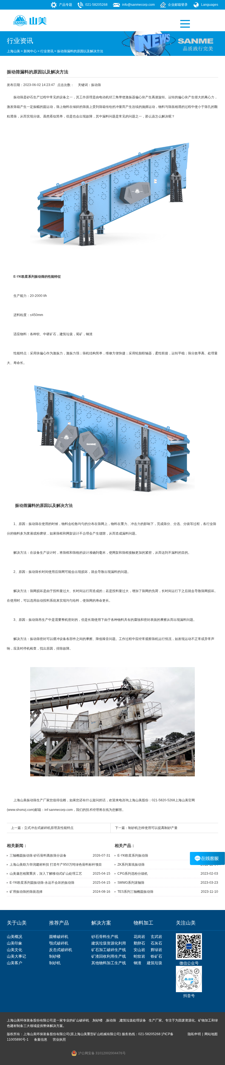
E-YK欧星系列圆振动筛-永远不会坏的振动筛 (42, 883)
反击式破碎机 (60, 950)
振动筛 (96, 85)
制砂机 (55, 963)
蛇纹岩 (139, 956)
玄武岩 (156, 936)
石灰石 (156, 943)
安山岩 (139, 950)
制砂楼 (55, 956)
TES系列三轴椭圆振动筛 (135, 892)
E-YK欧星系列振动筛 (132, 855)
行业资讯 (47, 51)
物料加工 (143, 923)
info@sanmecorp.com (138, 5)
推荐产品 (59, 923)
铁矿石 (156, 956)
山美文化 (14, 950)
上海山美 (13, 51)
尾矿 (79, 334)
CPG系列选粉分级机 (132, 873)
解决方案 (101, 923)
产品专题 (65, 5)
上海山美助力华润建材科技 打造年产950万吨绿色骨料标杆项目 (56, 864)
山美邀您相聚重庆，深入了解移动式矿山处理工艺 (46, 873)
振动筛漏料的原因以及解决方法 (80, 51)
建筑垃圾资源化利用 (108, 943)
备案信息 (40, 1039)
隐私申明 (194, 1034)
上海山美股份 (138, 800)
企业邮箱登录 (178, 5)
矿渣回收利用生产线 (108, 956)
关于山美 (17, 923)
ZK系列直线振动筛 (131, 864)
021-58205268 (96, 5)
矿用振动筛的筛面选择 (26, 892)
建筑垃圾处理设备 (133, 1020)
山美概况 (14, 936)
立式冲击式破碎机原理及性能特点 (49, 828)
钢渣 (89, 334)
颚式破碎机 (58, 943)
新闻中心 (30, 51)
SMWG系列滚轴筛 (130, 883)
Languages (209, 5)
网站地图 (211, 1034)
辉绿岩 (156, 950)
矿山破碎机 (81, 1020)
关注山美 (186, 923)
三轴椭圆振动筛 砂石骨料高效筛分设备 (38, 855)
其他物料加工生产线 (108, 963)
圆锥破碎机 (58, 936)
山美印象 (14, 943)
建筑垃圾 (154, 963)
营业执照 (59, 1039)
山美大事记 (16, 956)
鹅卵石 (139, 943)
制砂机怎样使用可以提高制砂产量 (153, 828)
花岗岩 (139, 936)
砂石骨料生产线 (104, 936)
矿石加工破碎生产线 (108, 950)
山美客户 (14, 963)
